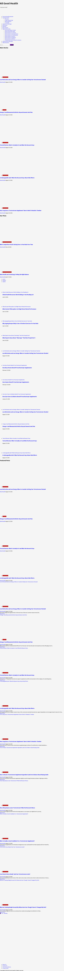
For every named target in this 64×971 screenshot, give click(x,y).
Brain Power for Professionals (11, 35)
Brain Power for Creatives (10, 32)
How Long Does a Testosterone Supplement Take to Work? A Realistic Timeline (20, 210)
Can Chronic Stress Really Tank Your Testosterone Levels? (12, 847)
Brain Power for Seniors (10, 36)
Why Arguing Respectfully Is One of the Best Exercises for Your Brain (17, 321)
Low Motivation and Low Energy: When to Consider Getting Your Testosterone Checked (23, 79)
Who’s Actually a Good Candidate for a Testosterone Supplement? (14, 813)
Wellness (4, 26)
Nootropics (4, 25)
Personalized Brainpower (7, 16)
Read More (2, 613)
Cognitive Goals (5, 17)
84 (4, 913)
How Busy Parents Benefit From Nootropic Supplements (14, 365)
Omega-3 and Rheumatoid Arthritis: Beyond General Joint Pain (16, 112)
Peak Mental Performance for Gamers (13, 40)
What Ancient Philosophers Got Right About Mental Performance (16, 306)
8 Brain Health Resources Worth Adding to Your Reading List (15, 292)
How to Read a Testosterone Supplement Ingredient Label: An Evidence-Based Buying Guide (19, 747)
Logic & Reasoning (9, 20)
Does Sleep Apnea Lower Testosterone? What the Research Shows (14, 780)
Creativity (7, 22)
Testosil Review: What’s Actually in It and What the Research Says (17, 145)
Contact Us (4, 965)
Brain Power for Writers (10, 38)
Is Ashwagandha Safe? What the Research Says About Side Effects (17, 177)
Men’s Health (5, 27)
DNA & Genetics (5, 42)
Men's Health (5, 77)
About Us (4, 964)
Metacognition (8, 21)
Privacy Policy (5, 968)
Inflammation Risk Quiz (7, 41)
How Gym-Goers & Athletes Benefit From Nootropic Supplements (16, 394)
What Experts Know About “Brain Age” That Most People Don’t (16, 335)
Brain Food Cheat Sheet (10, 31)
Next (6, 913)
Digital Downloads (6, 29)
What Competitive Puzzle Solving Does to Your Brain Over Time (16, 244)
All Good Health (9, 3)
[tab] (3, 279)
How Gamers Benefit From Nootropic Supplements (13, 379)
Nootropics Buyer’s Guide (10, 30)
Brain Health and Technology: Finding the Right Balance (14, 274)
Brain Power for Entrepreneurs (11, 33)
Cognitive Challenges (7, 24)
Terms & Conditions (6, 967)
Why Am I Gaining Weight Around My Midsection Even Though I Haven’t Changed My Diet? (19, 880)
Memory (6, 19)
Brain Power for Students (10, 37)
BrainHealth (2, 82)
